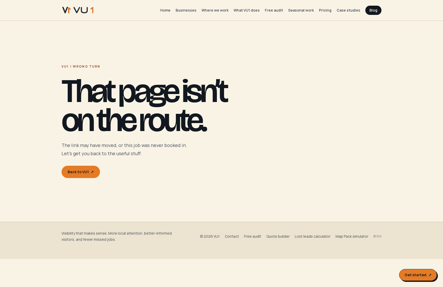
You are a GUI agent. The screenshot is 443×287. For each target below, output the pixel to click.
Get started (418, 274)
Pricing (325, 10)
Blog (373, 10)
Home (165, 10)
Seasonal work (301, 10)
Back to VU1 (81, 171)
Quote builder (278, 236)
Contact (232, 236)
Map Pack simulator (352, 236)
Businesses (186, 10)
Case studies (348, 10)
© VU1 (377, 236)
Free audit (274, 10)
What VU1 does (247, 10)
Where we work (215, 10)
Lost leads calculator (312, 236)
